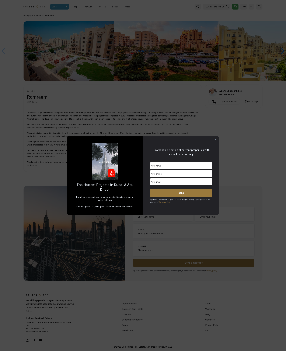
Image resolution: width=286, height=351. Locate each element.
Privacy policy (164, 202)
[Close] (215, 139)
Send (181, 193)
